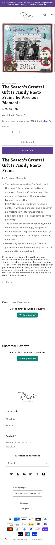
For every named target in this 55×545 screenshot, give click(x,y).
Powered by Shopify (35, 539)
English (25, 509)
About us (10, 419)
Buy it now (27, 150)
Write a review (27, 315)
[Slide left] (20, 77)
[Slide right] (34, 77)
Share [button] (9, 282)
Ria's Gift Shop (23, 539)
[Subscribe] (46, 463)
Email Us (10, 446)
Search (9, 425)
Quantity (6, 126)
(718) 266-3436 (22, 442)
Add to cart (27, 142)
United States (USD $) (25, 493)
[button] (3, 15)
